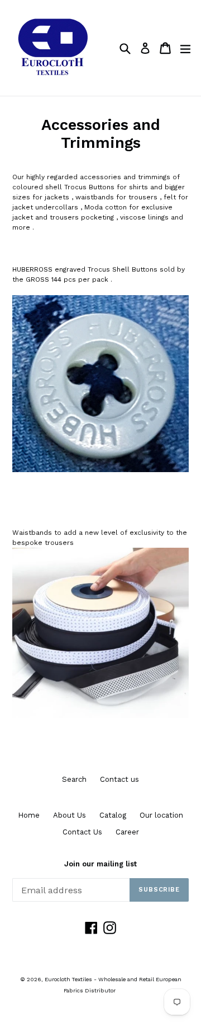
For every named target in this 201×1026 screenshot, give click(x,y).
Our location (161, 815)
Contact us (119, 779)
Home (29, 815)
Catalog (112, 815)
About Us (69, 815)
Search (74, 779)
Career (127, 832)
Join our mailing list (100, 864)
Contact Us (82, 832)
